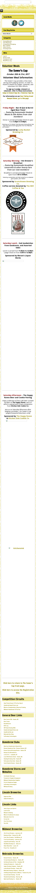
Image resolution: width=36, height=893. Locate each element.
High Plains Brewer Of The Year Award (13, 703)
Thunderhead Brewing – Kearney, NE (13, 877)
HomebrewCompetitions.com (11, 705)
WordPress (12, 888)
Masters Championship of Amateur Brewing (15, 707)
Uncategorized (7, 48)
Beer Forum (7, 721)
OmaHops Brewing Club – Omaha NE (12, 759)
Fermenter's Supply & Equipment (12, 778)
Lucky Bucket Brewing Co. (21, 131)
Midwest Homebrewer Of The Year (12, 709)
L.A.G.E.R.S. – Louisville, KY (10, 754)
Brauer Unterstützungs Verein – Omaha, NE (15, 750)
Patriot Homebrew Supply (10, 782)
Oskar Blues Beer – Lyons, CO (11, 846)
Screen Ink (6, 819)
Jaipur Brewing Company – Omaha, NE (13, 866)
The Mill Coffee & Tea (23, 187)
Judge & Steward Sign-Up (11, 93)
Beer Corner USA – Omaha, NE (11, 719)
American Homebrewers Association (13, 746)
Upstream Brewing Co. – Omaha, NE (12, 879)
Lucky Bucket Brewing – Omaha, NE (13, 868)
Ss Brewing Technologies (10, 736)
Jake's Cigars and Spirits (10, 808)
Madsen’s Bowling (8, 813)
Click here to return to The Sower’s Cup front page (18, 684)
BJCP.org (6, 726)
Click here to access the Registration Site (18, 691)
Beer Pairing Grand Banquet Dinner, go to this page (20, 97)
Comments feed (7, 59)
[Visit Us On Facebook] (14, 26)
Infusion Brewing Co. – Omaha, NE (12, 864)
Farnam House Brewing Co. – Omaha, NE (13, 860)
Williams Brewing (8, 786)
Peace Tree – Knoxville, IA (10, 848)
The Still (6, 823)
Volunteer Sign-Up (27, 93)
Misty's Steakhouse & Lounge (11, 815)
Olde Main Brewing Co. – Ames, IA (12, 844)
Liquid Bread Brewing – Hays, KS (12, 841)
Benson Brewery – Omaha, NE (11, 858)
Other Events (7, 47)
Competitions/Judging (9, 44)
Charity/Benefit (7, 41)
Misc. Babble (6, 45)
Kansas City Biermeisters (10, 752)
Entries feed (6, 57)
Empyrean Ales (7, 796)
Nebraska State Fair (9, 817)
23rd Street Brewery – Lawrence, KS (13, 833)
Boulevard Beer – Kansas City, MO (12, 835)
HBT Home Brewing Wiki (9, 728)
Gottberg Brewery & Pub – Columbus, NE (14, 862)
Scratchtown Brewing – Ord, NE (12, 875)
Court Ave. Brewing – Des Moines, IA (13, 837)
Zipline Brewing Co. (9, 798)
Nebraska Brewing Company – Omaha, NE (14, 870)
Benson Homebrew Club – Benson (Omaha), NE (15, 748)
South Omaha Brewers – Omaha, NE (12, 763)
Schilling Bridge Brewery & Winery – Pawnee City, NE (17, 872)
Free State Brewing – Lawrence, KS (13, 839)
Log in (5, 56)
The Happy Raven (24, 416)
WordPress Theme (19, 888)
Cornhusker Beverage (9, 776)
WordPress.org (7, 60)
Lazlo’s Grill (7, 810)
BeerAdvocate (7, 723)
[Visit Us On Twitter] (21, 26)
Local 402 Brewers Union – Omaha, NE (13, 757)
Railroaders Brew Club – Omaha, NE (12, 761)
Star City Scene (8, 821)
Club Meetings (7, 42)
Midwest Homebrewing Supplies (12, 780)
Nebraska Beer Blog (9, 734)
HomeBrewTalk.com (8, 732)
